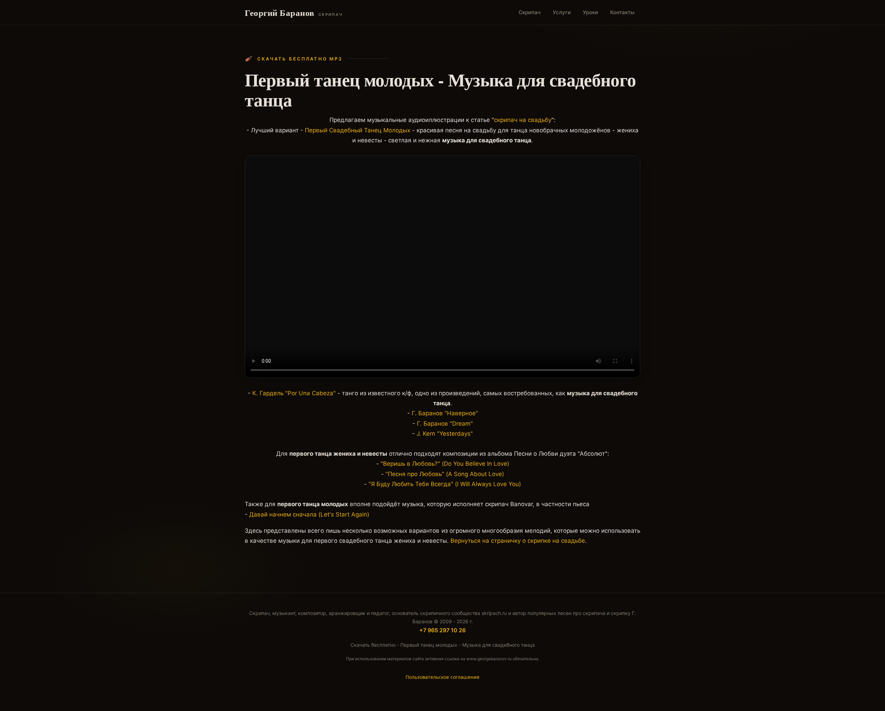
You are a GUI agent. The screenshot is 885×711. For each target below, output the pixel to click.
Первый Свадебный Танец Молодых (357, 130)
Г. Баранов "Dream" (445, 423)
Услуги (562, 12)
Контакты (622, 12)
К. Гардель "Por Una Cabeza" (294, 393)
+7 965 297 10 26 (442, 630)
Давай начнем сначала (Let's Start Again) (309, 514)
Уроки (590, 12)
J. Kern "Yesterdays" (445, 433)
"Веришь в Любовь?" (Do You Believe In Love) (445, 463)
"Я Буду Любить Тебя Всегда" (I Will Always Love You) (445, 484)
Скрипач (530, 12)
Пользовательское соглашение (442, 677)
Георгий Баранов (294, 12)
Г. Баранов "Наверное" (445, 413)
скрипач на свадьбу (522, 119)
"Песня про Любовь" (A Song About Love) (444, 474)
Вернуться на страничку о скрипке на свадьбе (517, 540)
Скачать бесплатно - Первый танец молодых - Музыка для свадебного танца (443, 645)
